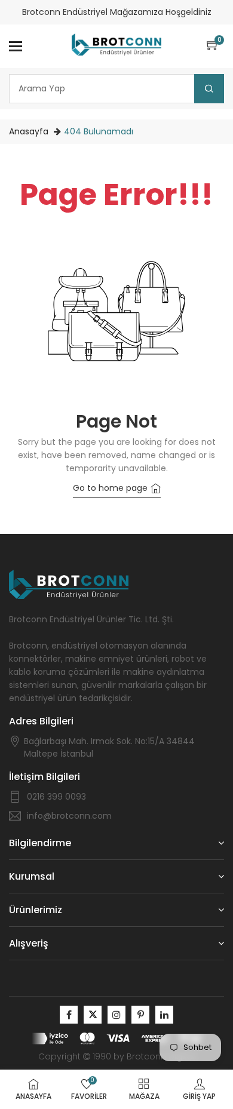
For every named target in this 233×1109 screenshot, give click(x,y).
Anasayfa (28, 131)
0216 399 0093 (56, 797)
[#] (69, 1015)
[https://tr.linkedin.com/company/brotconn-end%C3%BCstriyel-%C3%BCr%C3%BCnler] (164, 1015)
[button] (215, 46)
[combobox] (116, 88)
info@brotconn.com (69, 816)
